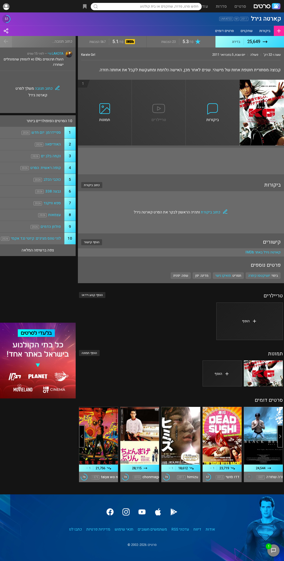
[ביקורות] (213, 82)
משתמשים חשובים (152, 529)
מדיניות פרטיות (98, 529)
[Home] (267, 6)
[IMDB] (129, 42)
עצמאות (54, 215)
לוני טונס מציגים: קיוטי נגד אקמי (36, 238)
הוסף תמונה (89, 353)
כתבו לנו (75, 529)
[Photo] (263, 373)
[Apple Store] (158, 511)
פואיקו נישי (223, 275)
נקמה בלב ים (51, 156)
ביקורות (264, 31)
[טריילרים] (159, 82)
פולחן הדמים (51, 226)
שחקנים (247, 31)
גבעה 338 (53, 191)
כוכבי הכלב (52, 179)
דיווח (197, 529)
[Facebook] (110, 511)
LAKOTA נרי (55, 53)
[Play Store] (174, 511)
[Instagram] (126, 511)
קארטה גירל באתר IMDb (263, 252)
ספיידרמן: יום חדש (46, 132)
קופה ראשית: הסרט (45, 168)
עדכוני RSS (180, 529)
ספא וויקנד (52, 203)
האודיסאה (53, 144)
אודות (210, 529)
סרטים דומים (224, 31)
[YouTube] (142, 511)
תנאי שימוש (124, 529)
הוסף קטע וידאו (92, 295)
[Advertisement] (181, 161)
